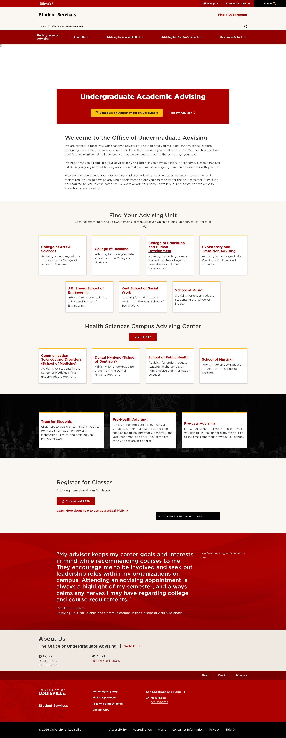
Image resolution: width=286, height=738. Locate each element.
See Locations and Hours (164, 692)
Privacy (214, 729)
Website (130, 646)
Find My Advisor (181, 112)
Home (43, 26)
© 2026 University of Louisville (60, 729)
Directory (241, 675)
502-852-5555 (159, 702)
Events (222, 675)
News (205, 675)
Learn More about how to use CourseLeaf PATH (91, 510)
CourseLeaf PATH (78, 501)
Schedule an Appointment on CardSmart (129, 112)
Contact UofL (100, 709)
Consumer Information (187, 729)
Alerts (162, 729)
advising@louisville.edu (106, 660)
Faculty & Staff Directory (107, 703)
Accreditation (142, 729)
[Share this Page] (245, 26)
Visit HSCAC (143, 337)
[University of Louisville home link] (46, 3)
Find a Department (104, 697)
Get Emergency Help (105, 691)
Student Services (53, 706)
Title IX (230, 729)
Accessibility (118, 729)
